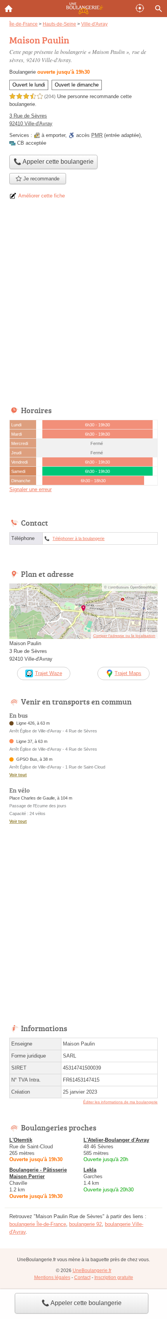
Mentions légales (52, 1277)
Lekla (90, 1170)
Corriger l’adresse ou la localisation (124, 636)
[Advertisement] (83, 305)
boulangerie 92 (85, 1224)
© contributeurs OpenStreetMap (129, 587)
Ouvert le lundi (28, 85)
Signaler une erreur (30, 489)
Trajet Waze (48, 673)
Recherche (158, 8)
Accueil (8, 8)
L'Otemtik (20, 1140)
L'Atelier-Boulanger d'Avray (116, 1140)
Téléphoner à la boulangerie (78, 538)
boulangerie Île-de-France (37, 1224)
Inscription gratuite (113, 1277)
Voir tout (18, 774)
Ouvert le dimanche (77, 85)
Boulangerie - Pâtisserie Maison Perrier (38, 1173)
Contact (82, 1277)
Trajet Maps (128, 673)
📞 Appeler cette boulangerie (82, 1303)
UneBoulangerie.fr (92, 1270)
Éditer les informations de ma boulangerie (120, 1102)
